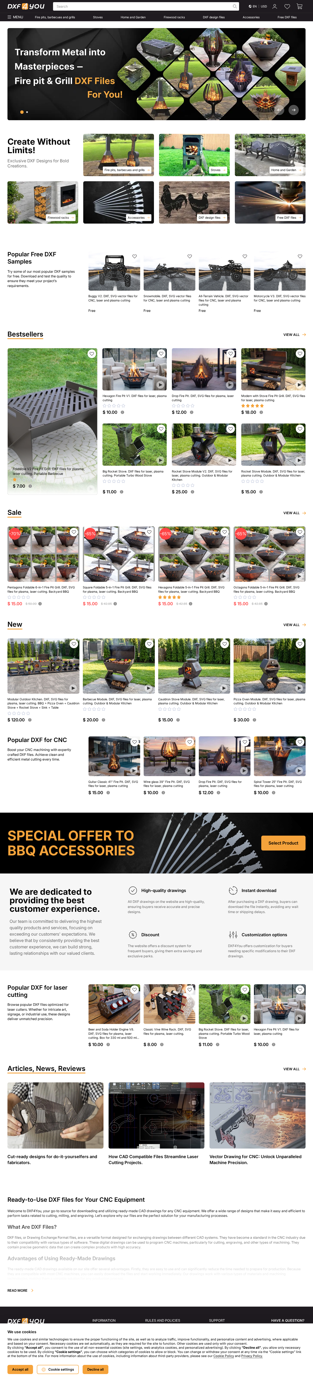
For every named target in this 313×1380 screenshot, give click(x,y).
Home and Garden (133, 17)
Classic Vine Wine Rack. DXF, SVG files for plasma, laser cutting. (167, 1031)
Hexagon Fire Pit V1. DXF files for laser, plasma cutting (135, 398)
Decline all (95, 1369)
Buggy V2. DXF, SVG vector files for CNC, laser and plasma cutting (113, 298)
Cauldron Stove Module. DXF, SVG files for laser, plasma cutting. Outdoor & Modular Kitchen (191, 701)
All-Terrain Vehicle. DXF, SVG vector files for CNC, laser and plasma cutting (223, 300)
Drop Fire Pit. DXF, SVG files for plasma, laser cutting (203, 398)
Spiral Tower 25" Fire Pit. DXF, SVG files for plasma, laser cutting (278, 784)
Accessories (251, 17)
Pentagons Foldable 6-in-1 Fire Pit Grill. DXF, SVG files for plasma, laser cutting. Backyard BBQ (41, 589)
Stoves (98, 17)
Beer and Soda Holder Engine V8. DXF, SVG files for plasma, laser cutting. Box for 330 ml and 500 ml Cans (112, 1034)
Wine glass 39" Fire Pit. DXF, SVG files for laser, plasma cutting (167, 784)
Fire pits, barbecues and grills (55, 17)
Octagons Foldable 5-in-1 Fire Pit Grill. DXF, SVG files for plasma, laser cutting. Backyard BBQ (266, 589)
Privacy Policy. (252, 1356)
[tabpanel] (156, 74)
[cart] (300, 6)
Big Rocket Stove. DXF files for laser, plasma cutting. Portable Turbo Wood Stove (133, 473)
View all (291, 335)
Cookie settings (61, 1369)
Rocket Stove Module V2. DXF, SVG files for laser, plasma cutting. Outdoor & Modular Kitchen (202, 475)
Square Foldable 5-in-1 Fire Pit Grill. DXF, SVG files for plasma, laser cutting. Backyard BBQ (117, 589)
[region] (156, 1344)
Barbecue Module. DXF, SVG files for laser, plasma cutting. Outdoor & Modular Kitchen (117, 701)
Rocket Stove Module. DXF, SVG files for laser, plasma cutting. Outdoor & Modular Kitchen (273, 473)
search (235, 6)
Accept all (20, 1369)
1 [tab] (22, 112)
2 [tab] (27, 112)
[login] (274, 6)
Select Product (283, 843)
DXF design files (214, 17)
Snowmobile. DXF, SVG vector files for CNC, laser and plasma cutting (167, 298)
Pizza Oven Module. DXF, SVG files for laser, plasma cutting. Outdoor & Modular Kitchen (269, 701)
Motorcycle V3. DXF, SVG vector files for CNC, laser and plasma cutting (280, 298)
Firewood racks (174, 17)
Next (294, 110)
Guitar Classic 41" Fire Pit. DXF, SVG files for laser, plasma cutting (113, 784)
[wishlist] (287, 6)
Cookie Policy (223, 1356)
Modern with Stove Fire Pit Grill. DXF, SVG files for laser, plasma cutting (273, 398)
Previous (279, 110)
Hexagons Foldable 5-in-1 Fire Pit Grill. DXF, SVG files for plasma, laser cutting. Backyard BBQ (191, 589)
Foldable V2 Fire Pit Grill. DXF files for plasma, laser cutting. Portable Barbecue (49, 471)
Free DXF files (287, 17)
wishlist (134, 256)
